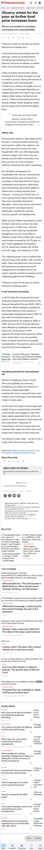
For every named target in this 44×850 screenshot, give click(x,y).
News (6, 491)
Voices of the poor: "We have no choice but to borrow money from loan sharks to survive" (27, 356)
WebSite (29, 491)
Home (3, 8)
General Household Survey (24, 453)
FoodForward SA (25, 33)
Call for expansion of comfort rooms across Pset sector (14, 783)
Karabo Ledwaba (7, 592)
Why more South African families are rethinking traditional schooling (16, 715)
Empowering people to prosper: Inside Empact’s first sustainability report (11, 558)
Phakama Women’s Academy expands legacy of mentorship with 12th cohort (15, 823)
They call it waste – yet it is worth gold (16, 518)
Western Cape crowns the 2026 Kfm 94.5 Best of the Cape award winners (21, 630)
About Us (13, 491)
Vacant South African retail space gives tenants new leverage (16, 771)
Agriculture (30, 8)
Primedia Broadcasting (9, 635)
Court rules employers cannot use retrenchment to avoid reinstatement (16, 809)
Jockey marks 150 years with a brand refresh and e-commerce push (21, 648)
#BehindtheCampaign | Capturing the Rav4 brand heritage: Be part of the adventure (21, 609)
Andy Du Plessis (27, 450)
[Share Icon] (39, 363)
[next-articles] (41, 538)
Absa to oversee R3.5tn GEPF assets (14, 795)
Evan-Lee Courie (7, 653)
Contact (21, 491)
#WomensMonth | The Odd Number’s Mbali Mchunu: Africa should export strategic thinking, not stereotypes (21, 586)
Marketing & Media (17, 8)
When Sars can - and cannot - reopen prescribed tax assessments (14, 741)
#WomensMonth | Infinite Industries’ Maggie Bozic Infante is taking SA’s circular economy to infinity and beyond (17, 757)
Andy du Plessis (8, 33)
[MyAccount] (40, 3)
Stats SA (15, 450)
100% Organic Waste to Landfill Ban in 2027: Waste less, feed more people (31, 551)
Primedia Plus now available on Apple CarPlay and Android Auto (21, 691)
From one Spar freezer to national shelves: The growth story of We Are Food (20, 670)
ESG (8, 8)
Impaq (3, 720)
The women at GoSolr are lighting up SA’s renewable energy (16, 728)
